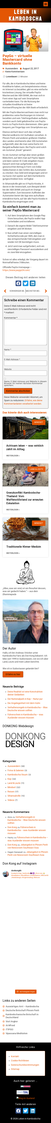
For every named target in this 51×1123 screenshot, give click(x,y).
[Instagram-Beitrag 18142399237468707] (26, 975)
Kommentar (10, 318)
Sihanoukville (14, 795)
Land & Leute (14, 783)
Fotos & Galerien (16, 770)
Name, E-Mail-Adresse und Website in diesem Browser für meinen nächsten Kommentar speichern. (25, 383)
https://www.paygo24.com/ (16, 270)
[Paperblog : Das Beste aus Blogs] (23, 1093)
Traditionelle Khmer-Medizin (23, 546)
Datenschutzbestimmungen (25, 1065)
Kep (9, 779)
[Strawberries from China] (26, 894)
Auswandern (11, 68)
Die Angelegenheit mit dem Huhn (24, 703)
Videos (11, 800)
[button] (46, 4)
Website (8, 369)
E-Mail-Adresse (12, 359)
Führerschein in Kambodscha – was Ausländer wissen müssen (27, 830)
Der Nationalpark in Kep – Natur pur (25, 699)
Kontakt (15, 1056)
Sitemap (15, 1069)
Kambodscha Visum (18, 774)
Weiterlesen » (13, 456)
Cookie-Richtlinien (20, 1060)
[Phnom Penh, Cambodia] (26, 948)
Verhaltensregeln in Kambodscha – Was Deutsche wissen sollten (27, 820)
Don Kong (12, 827)
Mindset (12, 787)
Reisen (11, 791)
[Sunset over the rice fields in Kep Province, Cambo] (26, 921)
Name (7, 349)
